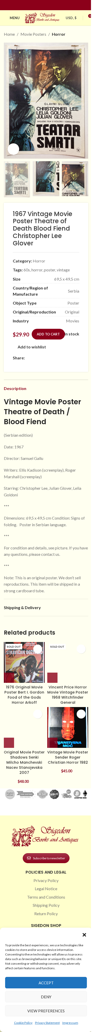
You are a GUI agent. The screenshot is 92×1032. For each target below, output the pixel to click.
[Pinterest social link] (49, 5)
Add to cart (48, 334)
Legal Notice (46, 888)
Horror (58, 34)
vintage (63, 269)
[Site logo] (43, 17)
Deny (46, 997)
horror (36, 269)
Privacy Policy (46, 880)
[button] (84, 934)
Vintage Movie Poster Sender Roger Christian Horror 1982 (67, 757)
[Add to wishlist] (37, 649)
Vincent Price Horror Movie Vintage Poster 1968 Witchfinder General (67, 695)
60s (27, 269)
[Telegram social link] (16, 364)
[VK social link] (71, 357)
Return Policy (46, 913)
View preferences (46, 1011)
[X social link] (34, 357)
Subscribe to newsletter (49, 858)
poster (49, 269)
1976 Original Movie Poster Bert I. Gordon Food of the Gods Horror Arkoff (24, 695)
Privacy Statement (47, 1023)
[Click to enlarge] (13, 149)
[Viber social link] (22, 364)
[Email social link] (40, 357)
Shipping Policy (46, 905)
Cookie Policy (23, 1023)
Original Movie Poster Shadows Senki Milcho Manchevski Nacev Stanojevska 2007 (24, 762)
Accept (46, 982)
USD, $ (71, 18)
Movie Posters (33, 34)
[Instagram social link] (43, 5)
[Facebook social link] (37, 5)
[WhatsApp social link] (65, 357)
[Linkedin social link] (55, 5)
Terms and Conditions (46, 897)
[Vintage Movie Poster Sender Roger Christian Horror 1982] (67, 727)
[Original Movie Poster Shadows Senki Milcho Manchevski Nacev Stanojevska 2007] (24, 727)
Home (9, 34)
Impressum (70, 1023)
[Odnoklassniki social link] (58, 357)
